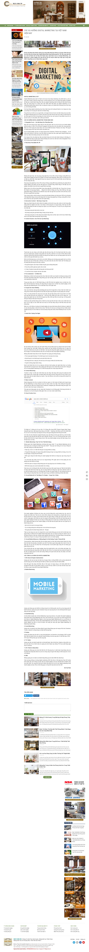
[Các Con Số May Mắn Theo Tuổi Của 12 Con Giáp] (17, 35)
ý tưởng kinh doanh (20, 25)
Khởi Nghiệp (10, 25)
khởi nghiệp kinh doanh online (37, 698)
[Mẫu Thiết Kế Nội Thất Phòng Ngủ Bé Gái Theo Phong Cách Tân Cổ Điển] (67, 833)
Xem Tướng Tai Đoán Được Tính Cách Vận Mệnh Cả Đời (17, 61)
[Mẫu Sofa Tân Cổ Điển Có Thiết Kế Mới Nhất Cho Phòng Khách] (67, 840)
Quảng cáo (83, 939)
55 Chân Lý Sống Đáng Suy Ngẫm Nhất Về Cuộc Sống (17, 99)
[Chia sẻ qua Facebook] (36, 695)
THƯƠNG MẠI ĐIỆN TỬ (42, 926)
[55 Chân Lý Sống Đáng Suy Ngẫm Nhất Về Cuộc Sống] (17, 92)
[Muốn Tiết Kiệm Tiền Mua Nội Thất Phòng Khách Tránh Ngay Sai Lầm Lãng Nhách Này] (31, 733)
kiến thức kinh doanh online (50, 698)
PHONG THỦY (57, 926)
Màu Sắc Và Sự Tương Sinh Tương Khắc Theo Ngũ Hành (17, 118)
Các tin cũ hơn (29, 714)
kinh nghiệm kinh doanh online (62, 698)
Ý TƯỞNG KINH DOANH (9, 926)
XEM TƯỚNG (73, 926)
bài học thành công (31, 25)
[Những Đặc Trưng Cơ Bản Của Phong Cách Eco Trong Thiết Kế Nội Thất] (31, 769)
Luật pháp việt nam (63, 25)
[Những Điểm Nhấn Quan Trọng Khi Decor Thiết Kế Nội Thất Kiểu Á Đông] (31, 745)
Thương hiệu (53, 25)
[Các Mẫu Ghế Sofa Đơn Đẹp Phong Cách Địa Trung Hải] (67, 827)
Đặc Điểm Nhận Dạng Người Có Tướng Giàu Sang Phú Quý (17, 80)
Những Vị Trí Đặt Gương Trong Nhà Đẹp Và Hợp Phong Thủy (54, 717)
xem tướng (7, 28)
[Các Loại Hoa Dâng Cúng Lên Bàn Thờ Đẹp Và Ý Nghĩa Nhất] (31, 757)
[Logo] (14, 3)
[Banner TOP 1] (59, 12)
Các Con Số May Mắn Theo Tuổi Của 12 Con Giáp (17, 42)
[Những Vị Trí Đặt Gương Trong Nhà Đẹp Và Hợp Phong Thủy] (31, 721)
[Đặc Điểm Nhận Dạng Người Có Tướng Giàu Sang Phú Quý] (17, 73)
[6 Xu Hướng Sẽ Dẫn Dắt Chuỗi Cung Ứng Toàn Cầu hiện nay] (67, 846)
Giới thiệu (72, 939)
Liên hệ (77, 939)
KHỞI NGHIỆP (24, 926)
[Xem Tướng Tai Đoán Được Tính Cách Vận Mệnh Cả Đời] (17, 54)
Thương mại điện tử (43, 25)
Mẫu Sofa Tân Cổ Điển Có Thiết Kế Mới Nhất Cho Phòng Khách (78, 840)
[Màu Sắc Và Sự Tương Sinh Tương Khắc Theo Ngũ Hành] (17, 111)
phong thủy (72, 25)
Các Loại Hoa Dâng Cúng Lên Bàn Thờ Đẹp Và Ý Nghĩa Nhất (54, 753)
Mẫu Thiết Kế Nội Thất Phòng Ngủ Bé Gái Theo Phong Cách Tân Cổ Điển (78, 834)
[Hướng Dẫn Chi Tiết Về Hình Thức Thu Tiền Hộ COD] (67, 852)
